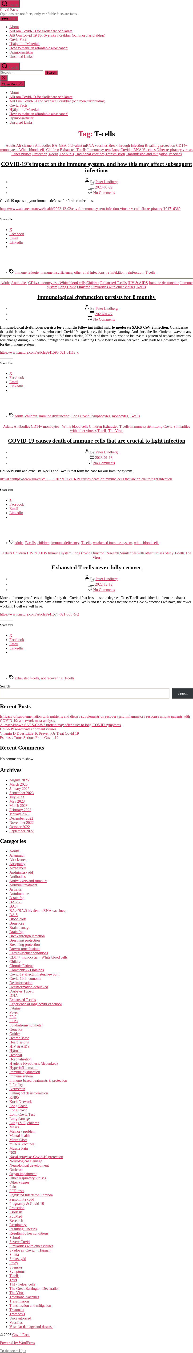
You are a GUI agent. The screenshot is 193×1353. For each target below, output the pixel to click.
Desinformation (20, 983)
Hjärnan (15, 1051)
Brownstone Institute (24, 949)
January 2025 (19, 789)
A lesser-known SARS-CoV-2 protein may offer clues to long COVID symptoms (60, 725)
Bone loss (16, 923)
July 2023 (16, 797)
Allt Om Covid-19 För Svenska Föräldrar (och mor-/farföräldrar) (57, 35)
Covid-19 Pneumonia (25, 978)
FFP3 (13, 1021)
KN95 (14, 1097)
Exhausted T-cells (73, 150)
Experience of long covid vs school (35, 1004)
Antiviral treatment (23, 885)
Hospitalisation (20, 1059)
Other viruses (21, 154)
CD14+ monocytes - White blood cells (56, 283)
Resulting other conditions (28, 1233)
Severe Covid (19, 1242)
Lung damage (19, 1119)
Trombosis (17, 1314)
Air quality (17, 864)
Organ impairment (22, 1174)
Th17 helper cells (22, 1284)
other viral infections (89, 272)
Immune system (99, 150)
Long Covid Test (22, 1114)
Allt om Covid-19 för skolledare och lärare (40, 31)
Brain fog (16, 932)
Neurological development (29, 1165)
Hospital (15, 1055)
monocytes (120, 416)
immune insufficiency (56, 272)
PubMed (15, 1216)
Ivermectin (17, 1089)
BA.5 (13, 915)
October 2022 (19, 827)
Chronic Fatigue (21, 966)
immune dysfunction (54, 416)
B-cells (30, 543)
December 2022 (21, 818)
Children (52, 150)
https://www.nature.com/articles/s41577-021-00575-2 (39, 614)
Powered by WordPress (17, 1343)
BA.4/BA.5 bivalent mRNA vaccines (80, 145)
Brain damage (19, 928)
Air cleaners (25, 145)
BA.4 (13, 906)
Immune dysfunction (164, 283)
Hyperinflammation (23, 1068)
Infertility (16, 1085)
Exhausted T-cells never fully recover (96, 567)
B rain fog (16, 898)
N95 (12, 1153)
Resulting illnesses (23, 1229)
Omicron (83, 287)
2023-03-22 (104, 187)
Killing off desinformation (28, 1093)
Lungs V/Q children (24, 1123)
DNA (13, 995)
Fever (13, 1012)
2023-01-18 (104, 458)
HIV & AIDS (138, 283)
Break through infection (126, 145)
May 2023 (17, 801)
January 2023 (19, 814)
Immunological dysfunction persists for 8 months (96, 297)
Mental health (19, 1136)
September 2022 (21, 831)
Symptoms (17, 1271)
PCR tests (16, 1191)
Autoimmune (19, 894)
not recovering (51, 678)
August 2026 (19, 780)
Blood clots (17, 919)
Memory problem (22, 1131)
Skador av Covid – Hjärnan (29, 1250)
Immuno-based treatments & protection (38, 1080)
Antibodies (43, 145)
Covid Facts (9, 10)
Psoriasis (15, 1212)
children (31, 416)
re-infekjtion (115, 272)
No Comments (104, 193)
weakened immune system (112, 543)
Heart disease (19, 1038)
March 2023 (18, 806)
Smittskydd (17, 1259)
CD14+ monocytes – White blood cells (38, 957)
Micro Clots (18, 1140)
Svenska (15, 1267)
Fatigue (14, 1008)
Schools (15, 1238)
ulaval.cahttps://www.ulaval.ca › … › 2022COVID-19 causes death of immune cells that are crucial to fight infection (86, 479)
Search (5, 686)
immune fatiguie (27, 272)
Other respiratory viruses (175, 150)
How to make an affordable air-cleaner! (38, 48)
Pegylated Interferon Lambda (31, 1195)
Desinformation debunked (28, 987)
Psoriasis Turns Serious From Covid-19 (29, 738)
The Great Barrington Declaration (34, 1288)
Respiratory (18, 1225)
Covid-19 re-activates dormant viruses (28, 729)
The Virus (66, 154)
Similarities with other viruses (113, 287)
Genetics (15, 1029)
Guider (14, 1034)
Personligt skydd (21, 1199)
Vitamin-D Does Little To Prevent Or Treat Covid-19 (39, 733)
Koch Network (20, 1102)
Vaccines (175, 154)
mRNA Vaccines (143, 150)
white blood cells (146, 543)
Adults (11, 145)
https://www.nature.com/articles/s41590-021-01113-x (39, 352)
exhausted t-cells (27, 678)
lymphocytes (100, 416)
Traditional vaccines (90, 154)
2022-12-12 (104, 584)
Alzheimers (17, 868)
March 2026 (18, 784)
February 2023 (20, 810)
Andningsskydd (21, 872)
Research (112, 553)
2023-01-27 (104, 314)
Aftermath (16, 855)
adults (19, 416)
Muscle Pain (18, 1148)
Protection (39, 154)
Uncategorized (20, 1318)
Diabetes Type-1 (21, 991)
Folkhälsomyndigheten (26, 1025)
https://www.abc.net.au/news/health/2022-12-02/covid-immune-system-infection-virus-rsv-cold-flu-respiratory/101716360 (90, 209)
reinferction (134, 272)
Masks (14, 1127)
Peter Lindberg (107, 182)
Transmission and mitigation (147, 154)
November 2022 (21, 823)
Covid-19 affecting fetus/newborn (34, 974)
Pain (12, 1187)
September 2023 (21, 793)
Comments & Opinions (26, 970)
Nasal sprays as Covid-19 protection (36, 1157)
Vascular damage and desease (31, 1327)
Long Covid (121, 150)
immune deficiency (65, 543)
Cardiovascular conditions (28, 953)
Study (169, 553)
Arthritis (15, 889)
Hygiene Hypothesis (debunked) (33, 1063)
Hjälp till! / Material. (24, 44)
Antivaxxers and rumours (28, 881)
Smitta (14, 1254)
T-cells (53, 154)
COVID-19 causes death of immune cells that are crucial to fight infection (96, 441)
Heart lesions (19, 1042)
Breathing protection (160, 145)
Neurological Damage (25, 1161)
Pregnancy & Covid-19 (26, 1204)
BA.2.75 (15, 902)
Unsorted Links (20, 56)
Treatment (16, 1310)
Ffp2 (12, 1017)
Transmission (115, 154)
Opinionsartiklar (21, 52)
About (14, 27)
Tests (13, 1280)
